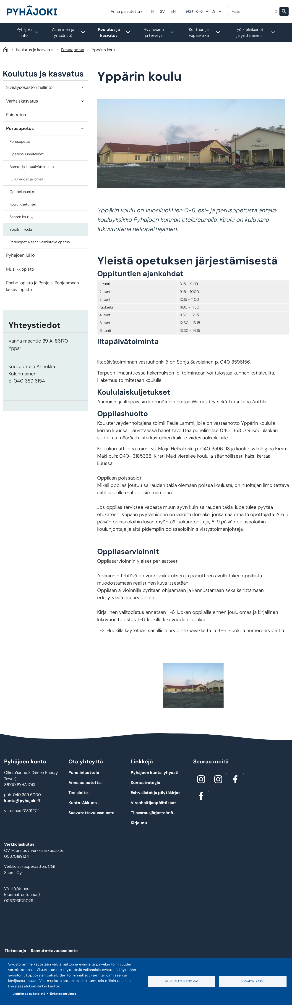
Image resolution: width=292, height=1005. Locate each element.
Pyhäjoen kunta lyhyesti (154, 772)
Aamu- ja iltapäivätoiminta (32, 166)
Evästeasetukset (63, 994)
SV (162, 11)
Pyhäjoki (5, 50)
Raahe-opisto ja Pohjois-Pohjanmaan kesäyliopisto (42, 286)
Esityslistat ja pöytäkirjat (155, 792)
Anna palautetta (125, 11)
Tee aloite (78, 792)
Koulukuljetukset (23, 204)
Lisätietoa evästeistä (29, 994)
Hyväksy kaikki (252, 981)
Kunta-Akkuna (82, 802)
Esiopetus (16, 115)
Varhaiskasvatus (22, 101)
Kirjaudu (139, 822)
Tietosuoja (15, 950)
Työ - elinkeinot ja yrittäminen (257, 32)
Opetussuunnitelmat (27, 154)
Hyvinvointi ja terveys (161, 32)
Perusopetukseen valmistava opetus (40, 242)
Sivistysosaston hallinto (29, 87)
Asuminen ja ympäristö (71, 32)
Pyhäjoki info (30, 32)
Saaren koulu (20, 216)
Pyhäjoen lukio (20, 255)
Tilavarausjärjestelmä (152, 812)
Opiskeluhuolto (22, 191)
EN (173, 11)
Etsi (284, 11)
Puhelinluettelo (83, 772)
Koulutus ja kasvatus (116, 32)
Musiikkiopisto (20, 269)
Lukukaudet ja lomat (26, 179)
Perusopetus (72, 49)
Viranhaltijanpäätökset (153, 802)
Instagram (201, 779)
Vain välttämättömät (181, 981)
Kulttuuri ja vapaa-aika (207, 32)
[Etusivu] (34, 11)
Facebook (235, 779)
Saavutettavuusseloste (91, 812)
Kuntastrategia (145, 782)
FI (152, 11)
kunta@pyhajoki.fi (22, 800)
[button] (193, 685)
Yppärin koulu (21, 229)
